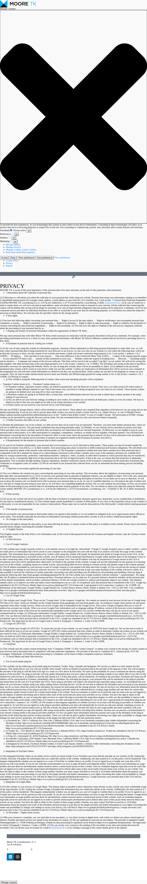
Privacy (9, 263)
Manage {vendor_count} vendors (21, 249)
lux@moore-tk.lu (112, 303)
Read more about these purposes (20, 252)
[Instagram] (17, 856)
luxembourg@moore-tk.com (46, 849)
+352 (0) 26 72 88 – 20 (19, 849)
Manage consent (8, 882)
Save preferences (44, 257)
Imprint (9, 266)
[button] (73, 117)
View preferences (26, 257)
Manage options (13, 244)
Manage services (13, 247)
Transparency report (16, 867)
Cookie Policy (12, 260)
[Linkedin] (10, 856)
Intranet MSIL (13, 874)
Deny (13, 257)
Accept (4, 257)
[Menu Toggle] (73, 277)
